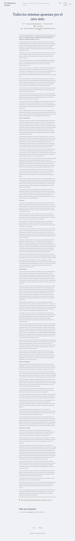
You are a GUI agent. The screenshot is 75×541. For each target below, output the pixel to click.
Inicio (60, 3)
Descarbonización (25, 500)
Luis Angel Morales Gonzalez (34, 23)
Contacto (65, 5)
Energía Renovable (36, 500)
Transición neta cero (46, 500)
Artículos (65, 3)
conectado (30, 512)
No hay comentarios (29, 28)
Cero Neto (40, 26)
